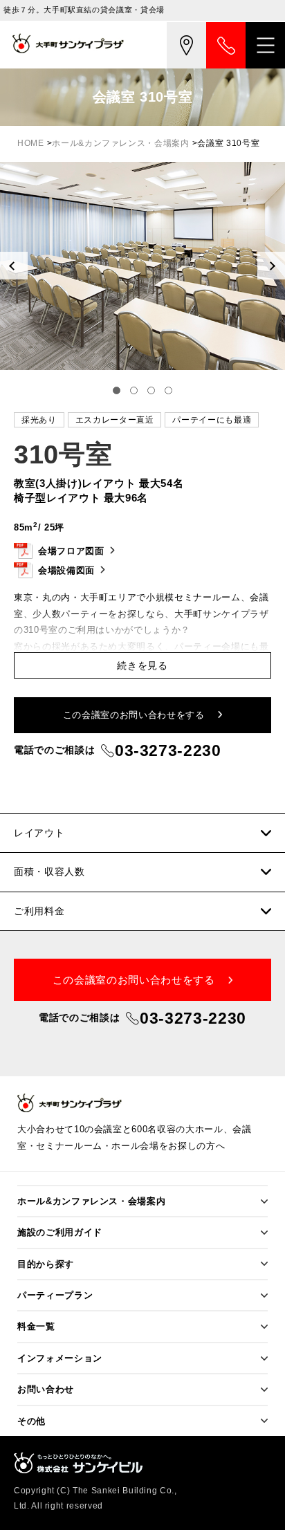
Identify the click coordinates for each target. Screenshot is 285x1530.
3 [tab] (151, 390)
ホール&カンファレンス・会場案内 (120, 143)
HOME (30, 143)
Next (271, 265)
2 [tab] (134, 390)
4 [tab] (168, 390)
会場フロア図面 (71, 551)
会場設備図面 (66, 570)
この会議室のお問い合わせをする (135, 715)
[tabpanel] (142, 266)
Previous (14, 265)
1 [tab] (116, 390)
